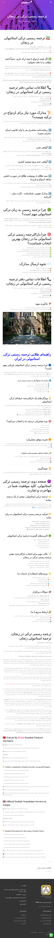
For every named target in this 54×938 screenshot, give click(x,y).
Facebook (41, 932)
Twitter (48, 932)
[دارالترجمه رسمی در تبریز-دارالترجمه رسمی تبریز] (26, 2)
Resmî (21, 737)
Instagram (47, 934)
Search (3, 862)
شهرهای (11, 683)
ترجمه (50, 646)
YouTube (33, 932)
